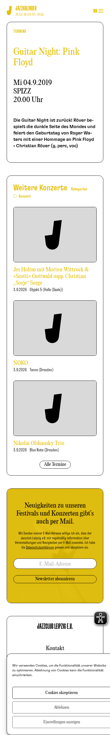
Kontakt (55, 648)
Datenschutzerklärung (40, 547)
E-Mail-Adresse (55, 564)
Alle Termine (55, 464)
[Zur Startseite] (9, 10)
